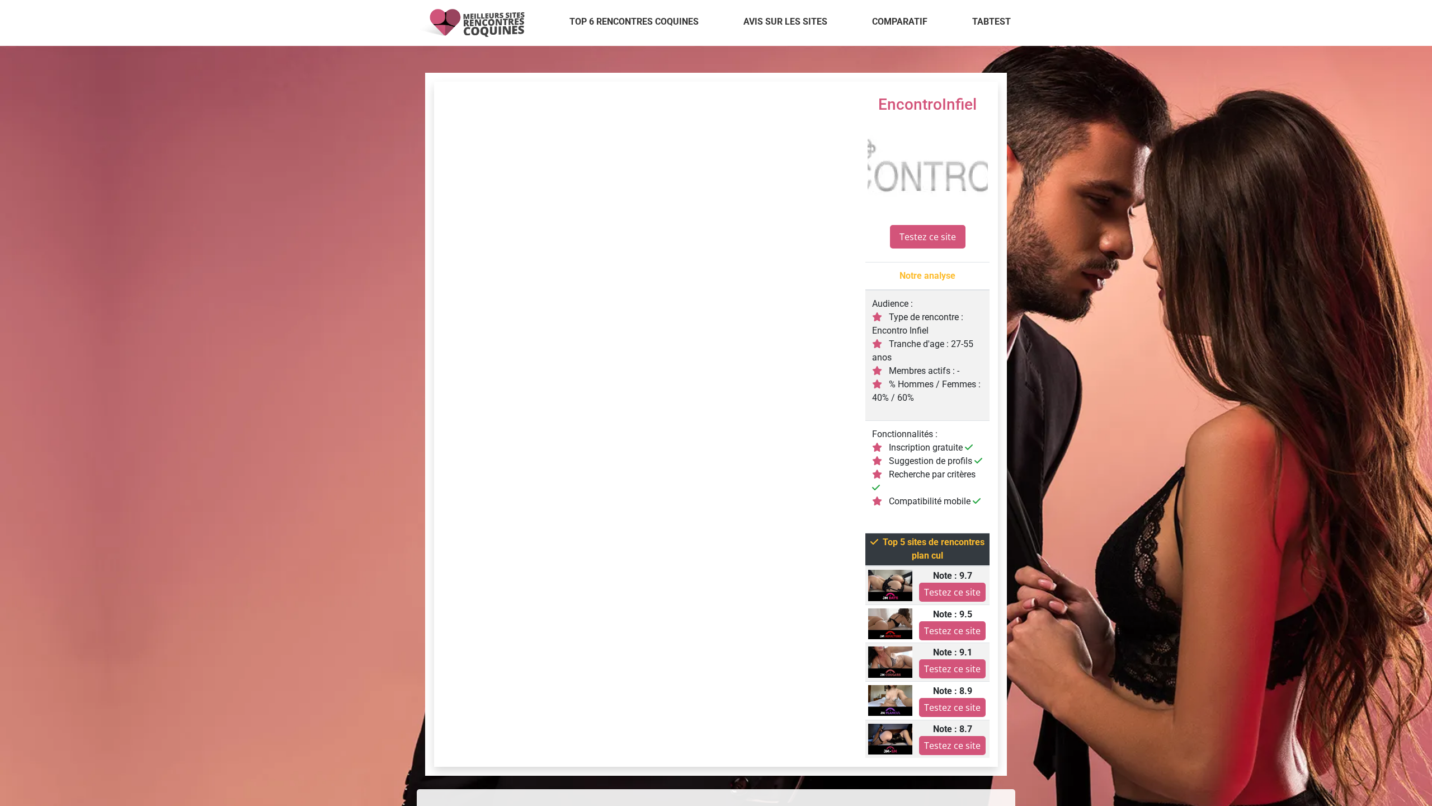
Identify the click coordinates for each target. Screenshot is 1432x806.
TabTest (991, 21)
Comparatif (899, 21)
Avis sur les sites (785, 21)
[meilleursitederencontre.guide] (471, 23)
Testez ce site (927, 237)
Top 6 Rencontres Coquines (634, 21)
